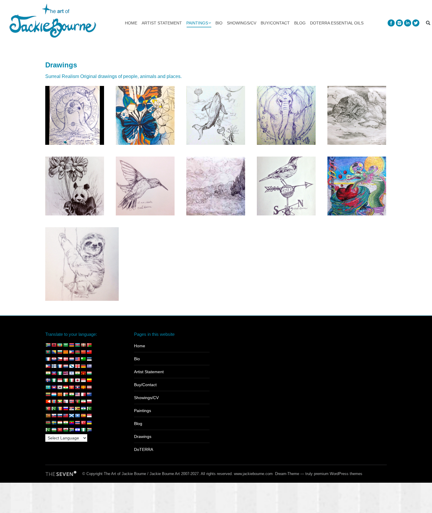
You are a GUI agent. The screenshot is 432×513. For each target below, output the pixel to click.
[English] (77, 359)
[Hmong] (83, 373)
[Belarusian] (89, 345)
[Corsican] (48, 359)
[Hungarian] (89, 373)
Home (139, 345)
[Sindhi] (89, 408)
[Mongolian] (53, 401)
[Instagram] (399, 22)
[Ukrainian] (89, 422)
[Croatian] (53, 359)
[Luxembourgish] (53, 394)
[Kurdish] (65, 387)
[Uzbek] (53, 429)
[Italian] (71, 380)
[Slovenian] (59, 415)
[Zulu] (89, 429)
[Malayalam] (71, 394)
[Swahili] (48, 422)
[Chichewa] (77, 352)
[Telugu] (71, 422)
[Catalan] (65, 352)
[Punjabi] (53, 408)
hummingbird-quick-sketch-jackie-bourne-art (145, 186)
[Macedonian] (59, 394)
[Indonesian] (59, 380)
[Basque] (83, 345)
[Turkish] (83, 422)
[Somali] (77, 415)
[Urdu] (48, 429)
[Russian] (65, 408)
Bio (137, 358)
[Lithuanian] (48, 394)
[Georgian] (77, 366)
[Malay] (77, 394)
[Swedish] (53, 422)
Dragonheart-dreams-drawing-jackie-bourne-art (357, 186)
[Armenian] (71, 345)
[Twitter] (415, 22)
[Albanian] (53, 345)
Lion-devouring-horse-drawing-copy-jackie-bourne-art (357, 115)
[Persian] (83, 401)
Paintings (142, 410)
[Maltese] (83, 394)
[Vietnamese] (59, 429)
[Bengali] (48, 352)
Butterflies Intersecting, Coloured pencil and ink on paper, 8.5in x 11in (145, 115)
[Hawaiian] (65, 373)
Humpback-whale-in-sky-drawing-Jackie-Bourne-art (216, 115)
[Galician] (71, 366)
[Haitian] (53, 373)
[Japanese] (77, 380)
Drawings (142, 436)
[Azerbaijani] (77, 345)
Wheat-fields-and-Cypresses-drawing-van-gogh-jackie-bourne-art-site (216, 186)
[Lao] (77, 387)
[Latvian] (89, 387)
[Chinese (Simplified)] (83, 352)
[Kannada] (89, 380)
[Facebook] (391, 22)
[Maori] (89, 394)
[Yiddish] (77, 429)
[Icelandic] (48, 380)
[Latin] (83, 387)
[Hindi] (77, 373)
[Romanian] (59, 408)
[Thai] (77, 422)
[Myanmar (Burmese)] (59, 401)
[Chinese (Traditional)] (89, 352)
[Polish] (89, 401)
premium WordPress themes (338, 474)
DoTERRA (143, 449)
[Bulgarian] (59, 352)
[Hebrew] (71, 373)
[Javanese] (83, 380)
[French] (59, 366)
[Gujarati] (48, 373)
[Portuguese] (48, 408)
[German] (83, 366)
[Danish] (65, 359)
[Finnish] (53, 366)
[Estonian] (89, 359)
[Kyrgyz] (71, 387)
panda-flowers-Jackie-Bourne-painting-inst (75, 186)
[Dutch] (71, 359)
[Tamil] (65, 422)
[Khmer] (53, 387)
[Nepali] (65, 401)
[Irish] (65, 380)
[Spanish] (83, 415)
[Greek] (89, 366)
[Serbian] (71, 408)
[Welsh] (65, 429)
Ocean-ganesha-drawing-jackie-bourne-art (286, 115)
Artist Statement (149, 371)
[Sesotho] (83, 408)
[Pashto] (77, 401)
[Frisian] (65, 366)
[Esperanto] (83, 359)
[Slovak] (53, 415)
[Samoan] (65, 415)
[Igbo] (53, 380)
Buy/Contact (145, 384)
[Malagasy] (65, 394)
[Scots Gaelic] (71, 415)
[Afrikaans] (48, 345)
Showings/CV (146, 397)
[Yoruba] (83, 429)
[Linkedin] (407, 22)
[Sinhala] (48, 415)
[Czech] (59, 359)
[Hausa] (59, 373)
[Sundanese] (89, 415)
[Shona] (77, 408)
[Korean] (59, 387)
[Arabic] (65, 345)
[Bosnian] (53, 352)
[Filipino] (48, 366)
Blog (138, 423)
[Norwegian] (71, 401)
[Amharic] (59, 345)
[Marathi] (48, 401)
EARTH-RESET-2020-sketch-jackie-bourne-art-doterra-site (75, 115)
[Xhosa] (71, 429)
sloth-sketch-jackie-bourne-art (82, 264)
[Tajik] (59, 422)
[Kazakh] (48, 387)
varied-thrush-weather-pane (286, 186)
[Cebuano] (71, 352)
